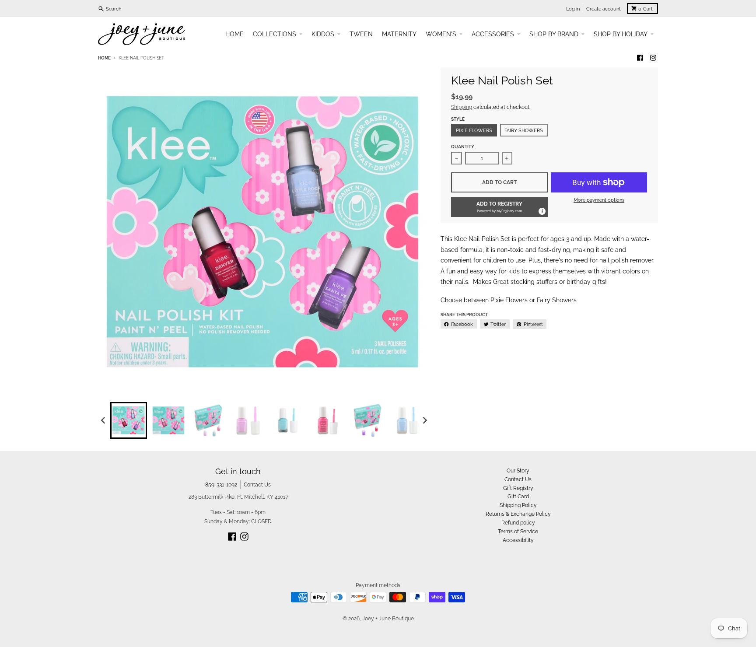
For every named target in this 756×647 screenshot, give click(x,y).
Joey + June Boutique (388, 618)
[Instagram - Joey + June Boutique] (653, 58)
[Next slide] (424, 420)
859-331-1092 (221, 484)
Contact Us (257, 484)
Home (104, 58)
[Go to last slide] (103, 420)
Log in (573, 8)
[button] (499, 207)
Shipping (461, 107)
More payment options (599, 200)
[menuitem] (128, 420)
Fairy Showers (523, 130)
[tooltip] (542, 211)
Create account (603, 8)
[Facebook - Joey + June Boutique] (640, 58)
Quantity (462, 146)
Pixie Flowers (474, 130)
